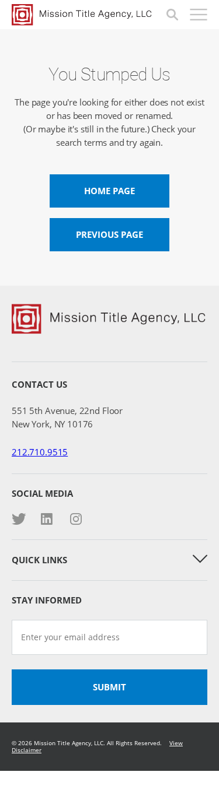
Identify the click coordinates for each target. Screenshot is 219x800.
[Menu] (198, 14)
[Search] (172, 14)
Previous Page (109, 234)
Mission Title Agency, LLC (89, 14)
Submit (109, 687)
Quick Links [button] (39, 560)
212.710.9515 (40, 452)
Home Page (109, 191)
